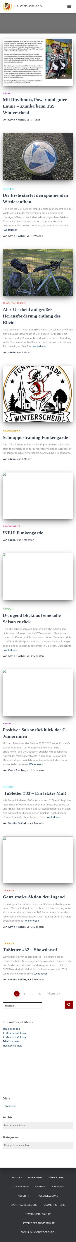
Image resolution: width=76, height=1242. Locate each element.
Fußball (8, 609)
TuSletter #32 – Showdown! (30, 949)
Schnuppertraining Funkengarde (35, 437)
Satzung (40, 1186)
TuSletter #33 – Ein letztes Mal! (34, 793)
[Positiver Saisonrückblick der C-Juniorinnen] (38, 692)
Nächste (52, 993)
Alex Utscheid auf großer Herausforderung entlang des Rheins (32, 316)
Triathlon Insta (11, 1041)
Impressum (35, 1177)
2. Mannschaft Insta (14, 1037)
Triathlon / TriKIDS (14, 303)
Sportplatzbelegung (24, 1205)
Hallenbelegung (47, 1196)
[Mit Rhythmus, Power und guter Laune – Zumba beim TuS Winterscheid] (38, 62)
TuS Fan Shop (21, 1186)
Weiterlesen (11, 229)
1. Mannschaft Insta (14, 1033)
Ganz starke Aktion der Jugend (34, 896)
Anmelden (10, 1105)
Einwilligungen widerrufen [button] (38, 1232)
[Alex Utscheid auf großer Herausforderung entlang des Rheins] (38, 272)
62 (40, 993)
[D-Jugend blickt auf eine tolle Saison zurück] (38, 576)
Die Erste (8, 189)
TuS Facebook (11, 1028)
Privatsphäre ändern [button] (38, 1214)
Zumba (7, 93)
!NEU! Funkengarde (23, 532)
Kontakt (17, 1177)
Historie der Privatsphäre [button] (38, 1223)
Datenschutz (56, 1177)
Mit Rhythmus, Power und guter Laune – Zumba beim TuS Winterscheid (35, 106)
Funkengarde (11, 431)
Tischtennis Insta (12, 1045)
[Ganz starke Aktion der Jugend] (38, 860)
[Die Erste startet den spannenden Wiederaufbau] (38, 156)
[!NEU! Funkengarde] (38, 495)
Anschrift (24, 1196)
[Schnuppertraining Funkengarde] (38, 394)
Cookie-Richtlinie (54, 1205)
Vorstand (57, 1186)
